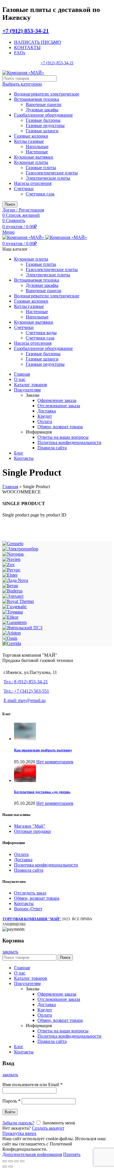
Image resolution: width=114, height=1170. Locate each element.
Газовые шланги (42, 130)
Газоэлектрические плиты (52, 172)
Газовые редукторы (45, 125)
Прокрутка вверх (19, 1133)
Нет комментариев (54, 761)
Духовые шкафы (42, 109)
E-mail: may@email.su (25, 700)
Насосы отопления (32, 183)
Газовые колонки (31, 136)
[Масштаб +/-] (22, 1161)
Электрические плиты (48, 178)
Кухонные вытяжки (33, 157)
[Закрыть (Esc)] (4, 1161)
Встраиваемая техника (36, 99)
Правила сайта (28, 870)
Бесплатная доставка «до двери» (42, 792)
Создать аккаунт (48, 1128)
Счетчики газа (40, 193)
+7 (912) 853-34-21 (25, 30)
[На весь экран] (16, 1161)
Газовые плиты (41, 167)
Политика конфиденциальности (46, 864)
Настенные (37, 151)
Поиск (10, 204)
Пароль (11, 1100)
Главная (10, 486)
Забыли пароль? (18, 1122)
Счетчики (24, 188)
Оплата (21, 854)
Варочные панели (43, 104)
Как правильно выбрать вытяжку (43, 750)
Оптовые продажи (32, 831)
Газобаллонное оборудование (43, 114)
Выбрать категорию (22, 84)
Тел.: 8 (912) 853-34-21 (26, 681)
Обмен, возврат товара (36, 898)
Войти (10, 1112)
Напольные (37, 146)
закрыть (10, 951)
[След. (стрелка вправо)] (10, 1166)
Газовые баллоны (43, 120)
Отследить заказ (30, 892)
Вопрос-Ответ (28, 908)
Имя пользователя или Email (32, 1084)
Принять (71, 1154)
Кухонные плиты (31, 162)
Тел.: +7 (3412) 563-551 (26, 691)
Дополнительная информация (32, 1154)
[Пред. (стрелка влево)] (4, 1166)
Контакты (24, 903)
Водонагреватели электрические (46, 93)
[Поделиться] (10, 1161)
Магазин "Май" (29, 826)
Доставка (23, 859)
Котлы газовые (29, 141)
